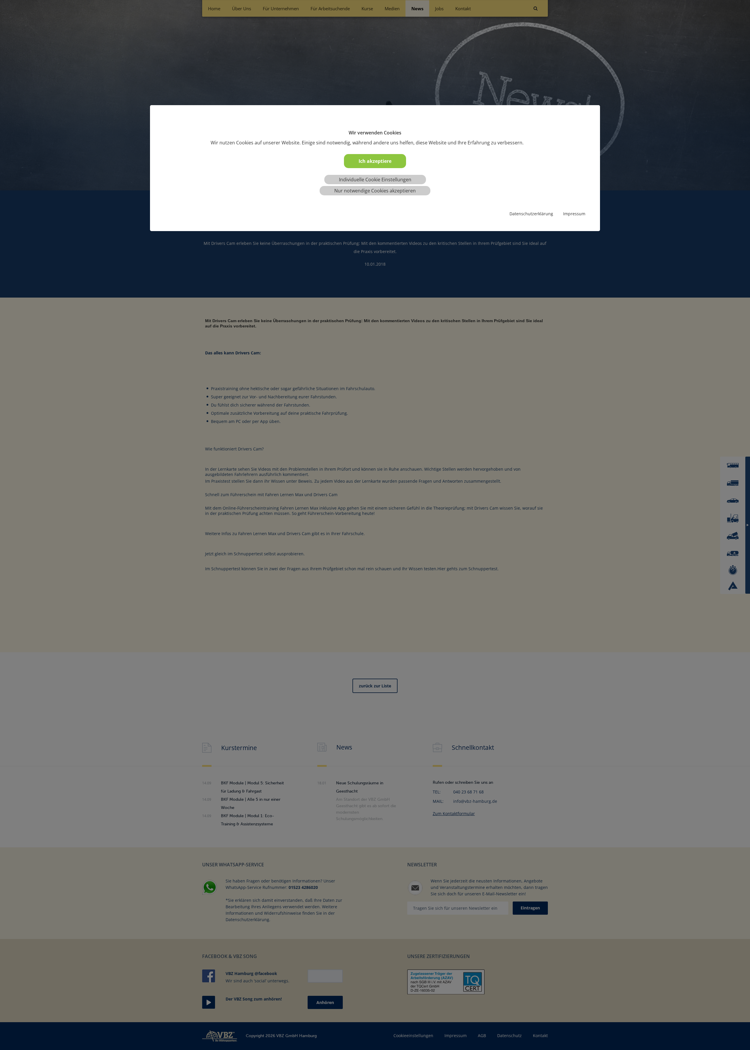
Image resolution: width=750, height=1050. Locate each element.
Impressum (574, 213)
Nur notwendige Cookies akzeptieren (375, 190)
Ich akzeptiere (375, 161)
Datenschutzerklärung (531, 213)
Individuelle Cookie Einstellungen (375, 179)
